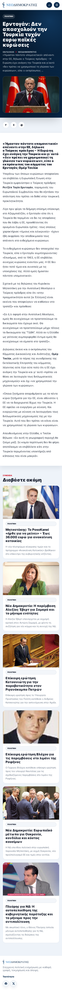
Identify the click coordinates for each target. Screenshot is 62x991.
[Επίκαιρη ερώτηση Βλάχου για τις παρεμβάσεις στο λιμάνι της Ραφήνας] (31, 727)
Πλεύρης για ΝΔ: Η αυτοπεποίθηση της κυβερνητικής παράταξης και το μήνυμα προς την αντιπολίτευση (29, 914)
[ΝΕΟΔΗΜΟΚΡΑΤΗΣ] (19, 5)
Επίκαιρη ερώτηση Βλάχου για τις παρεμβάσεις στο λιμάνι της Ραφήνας (31, 758)
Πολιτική (9, 16)
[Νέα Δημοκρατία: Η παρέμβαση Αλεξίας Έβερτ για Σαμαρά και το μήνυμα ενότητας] (31, 578)
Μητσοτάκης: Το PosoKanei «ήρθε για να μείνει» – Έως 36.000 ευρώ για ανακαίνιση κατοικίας (29, 535)
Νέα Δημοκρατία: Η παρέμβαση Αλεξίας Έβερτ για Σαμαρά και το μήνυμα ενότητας (30, 609)
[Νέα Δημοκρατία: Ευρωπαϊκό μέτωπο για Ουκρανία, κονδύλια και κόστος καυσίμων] (31, 803)
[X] (13, 984)
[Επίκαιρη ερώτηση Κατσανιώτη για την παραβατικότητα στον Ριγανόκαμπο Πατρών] (31, 650)
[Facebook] (6, 984)
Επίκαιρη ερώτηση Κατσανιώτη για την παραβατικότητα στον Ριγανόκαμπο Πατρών (24, 683)
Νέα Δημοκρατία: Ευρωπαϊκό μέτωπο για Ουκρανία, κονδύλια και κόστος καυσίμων (29, 836)
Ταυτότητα (8, 976)
